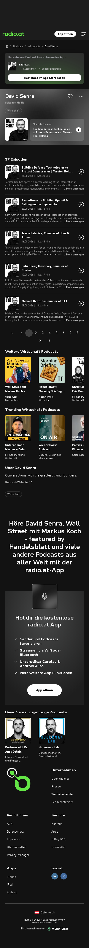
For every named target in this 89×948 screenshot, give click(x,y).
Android (12, 892)
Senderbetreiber (62, 802)
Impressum (14, 839)
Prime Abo (58, 847)
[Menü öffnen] (83, 34)
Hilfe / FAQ (58, 839)
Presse (56, 786)
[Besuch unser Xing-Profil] (63, 876)
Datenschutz (15, 831)
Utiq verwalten (16, 847)
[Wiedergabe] (78, 129)
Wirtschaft (13, 111)
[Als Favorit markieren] (70, 96)
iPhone (11, 876)
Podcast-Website (16, 482)
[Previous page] (21, 333)
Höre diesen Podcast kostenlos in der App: (37, 57)
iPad (10, 884)
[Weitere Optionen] (81, 96)
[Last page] (48, 340)
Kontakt (56, 823)
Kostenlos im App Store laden (44, 78)
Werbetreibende (62, 794)
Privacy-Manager (18, 855)
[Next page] (40, 340)
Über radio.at (60, 778)
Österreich (47, 912)
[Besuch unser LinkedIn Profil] (54, 876)
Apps (54, 831)
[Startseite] (7, 46)
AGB (10, 823)
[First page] (12, 333)
